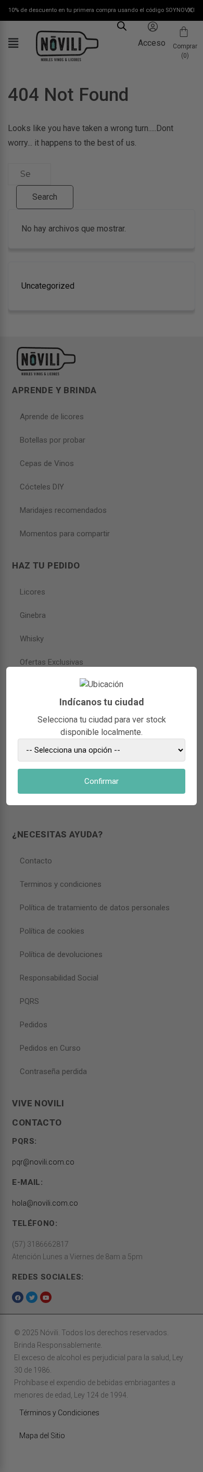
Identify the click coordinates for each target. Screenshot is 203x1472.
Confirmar (101, 781)
